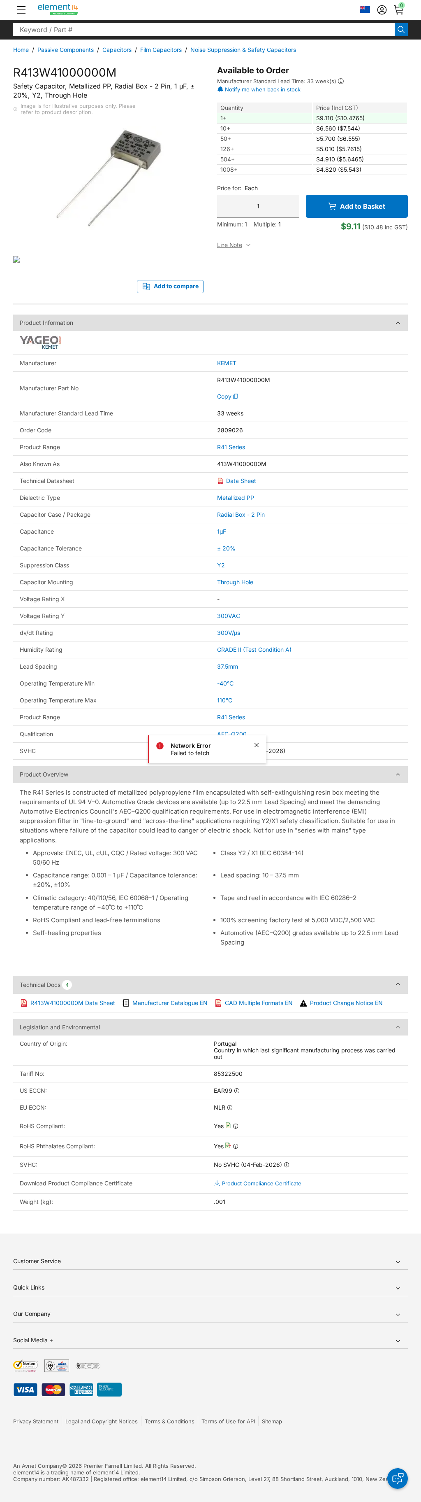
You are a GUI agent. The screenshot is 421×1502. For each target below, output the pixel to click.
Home (21, 49)
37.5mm (227, 666)
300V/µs (228, 632)
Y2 (221, 565)
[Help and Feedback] (397, 1478)
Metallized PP (235, 497)
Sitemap (272, 1421)
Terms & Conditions (169, 1421)
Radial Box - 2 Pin (241, 514)
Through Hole (235, 581)
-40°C (225, 683)
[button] (21, 10)
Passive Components (65, 49)
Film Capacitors (161, 49)
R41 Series (231, 447)
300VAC (228, 615)
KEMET (226, 363)
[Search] (401, 29)
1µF (221, 531)
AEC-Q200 (232, 733)
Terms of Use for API (228, 1421)
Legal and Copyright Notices (101, 1421)
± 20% (226, 548)
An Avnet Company (37, 1465)
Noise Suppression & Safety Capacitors (243, 49)
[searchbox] (204, 29)
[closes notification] (256, 745)
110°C (224, 700)
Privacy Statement (35, 1421)
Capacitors (117, 49)
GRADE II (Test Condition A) (254, 649)
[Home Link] (73, 10)
